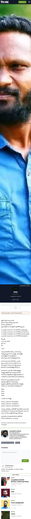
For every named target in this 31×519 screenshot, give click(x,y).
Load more (15, 474)
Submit (25, 460)
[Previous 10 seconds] (11, 307)
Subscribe (22, 2)
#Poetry (17, 442)
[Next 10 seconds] (19, 307)
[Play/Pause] (15, 307)
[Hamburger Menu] (29, 1)
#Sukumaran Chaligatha (7, 442)
